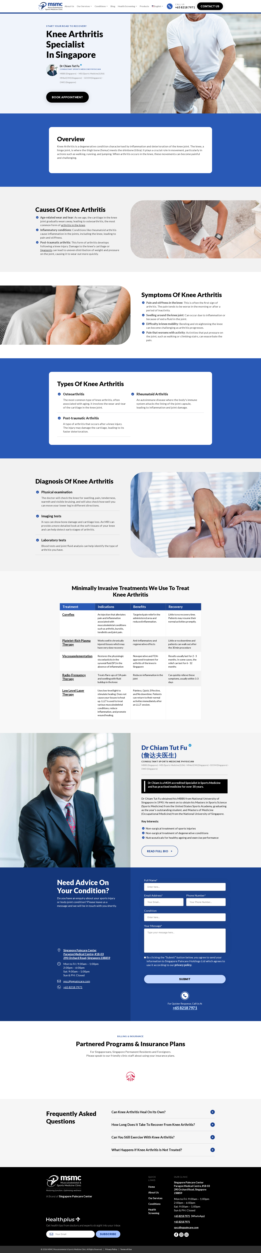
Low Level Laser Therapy (73, 692)
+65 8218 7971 (185, 7)
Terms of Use (126, 1249)
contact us (210, 6)
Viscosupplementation (77, 656)
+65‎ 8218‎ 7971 (182, 1216)
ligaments (46, 250)
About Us (69, 6)
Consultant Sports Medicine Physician (167, 761)
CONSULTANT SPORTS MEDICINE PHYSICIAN (80, 69)
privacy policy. (183, 965)
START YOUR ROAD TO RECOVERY (66, 26)
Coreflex (68, 614)
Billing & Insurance (130, 1036)
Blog (113, 6)
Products (144, 6)
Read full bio (157, 851)
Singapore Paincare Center (75, 1196)
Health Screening (126, 6)
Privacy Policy (111, 1249)
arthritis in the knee (73, 225)
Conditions (100, 6)
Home (151, 1186)
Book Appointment (67, 97)
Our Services (83, 6)
